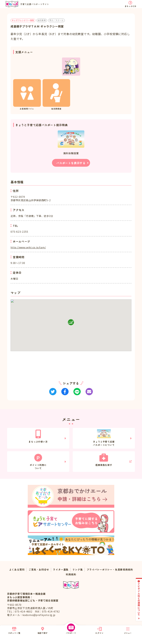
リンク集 (77, 569)
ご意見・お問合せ (39, 569)
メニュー (128, 633)
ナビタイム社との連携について (139, 599)
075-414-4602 (23, 611)
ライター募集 (60, 569)
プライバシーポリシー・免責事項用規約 (110, 569)
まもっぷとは (130, 6)
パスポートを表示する (71, 163)
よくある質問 (17, 569)
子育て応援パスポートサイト (34, 4)
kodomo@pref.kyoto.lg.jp (39, 615)
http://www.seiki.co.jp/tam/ (28, 247)
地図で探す (43, 633)
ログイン (99, 633)
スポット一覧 (14, 633)
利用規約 (71, 574)
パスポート (71, 633)
